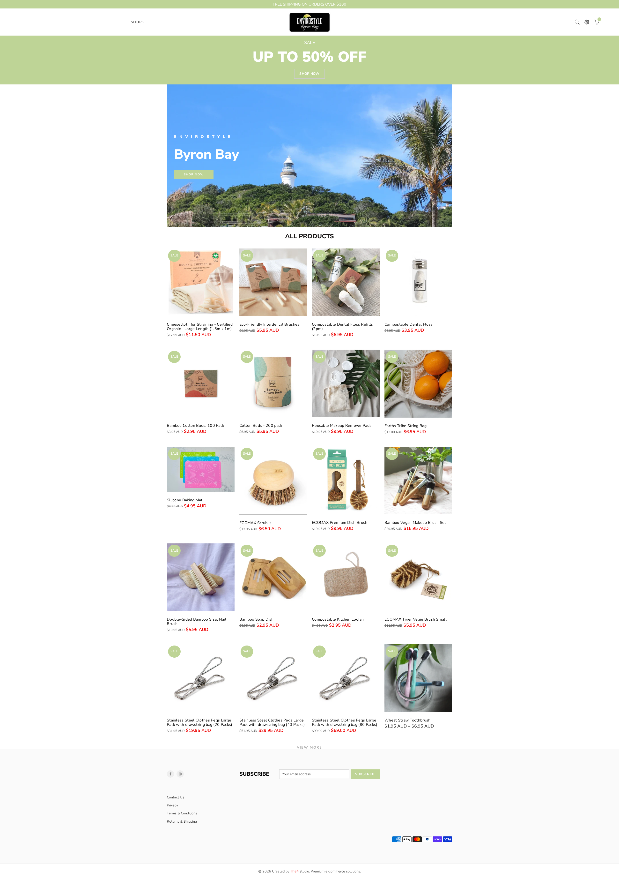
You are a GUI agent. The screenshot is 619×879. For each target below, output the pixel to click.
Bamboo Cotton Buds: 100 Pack (195, 425)
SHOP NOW (194, 174)
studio (299, 871)
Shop (136, 22)
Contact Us (175, 797)
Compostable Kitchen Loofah (338, 619)
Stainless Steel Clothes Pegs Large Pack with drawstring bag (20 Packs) (199, 722)
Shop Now (309, 73)
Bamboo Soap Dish (256, 619)
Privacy (172, 805)
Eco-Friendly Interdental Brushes (269, 324)
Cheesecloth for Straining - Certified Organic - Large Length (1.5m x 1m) (200, 326)
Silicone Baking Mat (185, 500)
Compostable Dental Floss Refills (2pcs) (342, 326)
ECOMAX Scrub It (255, 523)
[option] (309, 155)
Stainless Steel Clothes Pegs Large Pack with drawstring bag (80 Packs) (344, 722)
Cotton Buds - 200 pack (260, 425)
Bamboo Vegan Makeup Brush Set (415, 522)
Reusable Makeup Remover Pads (341, 425)
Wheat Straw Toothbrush (407, 720)
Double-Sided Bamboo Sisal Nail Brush (196, 621)
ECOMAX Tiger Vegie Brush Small (415, 619)
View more (309, 747)
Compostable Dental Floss (408, 324)
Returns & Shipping (182, 821)
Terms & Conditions (182, 813)
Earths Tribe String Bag (405, 426)
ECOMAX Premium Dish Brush (340, 522)
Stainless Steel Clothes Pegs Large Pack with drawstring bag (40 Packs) (272, 722)
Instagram (180, 774)
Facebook (170, 774)
